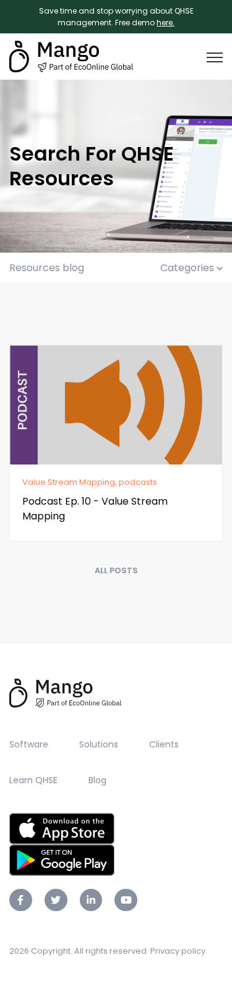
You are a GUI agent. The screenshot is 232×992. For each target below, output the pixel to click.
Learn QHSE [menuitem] (33, 780)
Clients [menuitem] (164, 744)
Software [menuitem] (28, 744)
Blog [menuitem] (97, 780)
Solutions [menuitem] (98, 744)
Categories (188, 268)
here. (165, 22)
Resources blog (46, 268)
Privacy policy (177, 951)
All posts (116, 570)
